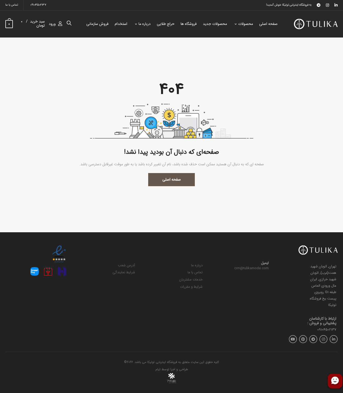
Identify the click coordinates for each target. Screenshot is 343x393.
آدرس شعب (126, 265)
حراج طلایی (165, 24)
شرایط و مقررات (191, 287)
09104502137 (38, 5)
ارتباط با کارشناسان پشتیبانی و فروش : (321, 320)
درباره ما (145, 24)
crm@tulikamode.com (251, 268)
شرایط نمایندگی (124, 272)
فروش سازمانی (97, 24)
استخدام (121, 24)
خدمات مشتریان (191, 279)
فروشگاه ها (189, 24)
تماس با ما (11, 5)
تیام (158, 369)
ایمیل (265, 263)
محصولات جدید (215, 24)
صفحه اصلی (268, 24)
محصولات (245, 24)
